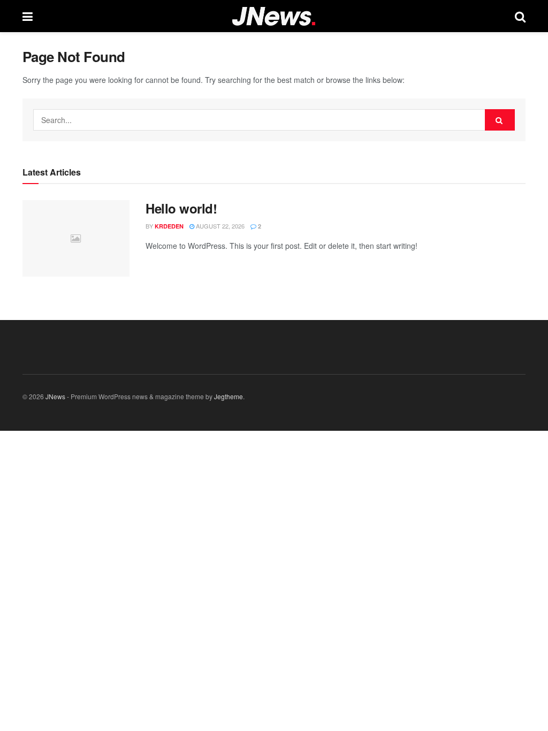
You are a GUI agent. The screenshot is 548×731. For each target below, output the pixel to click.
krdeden (169, 226)
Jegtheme (228, 396)
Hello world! (181, 208)
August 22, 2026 (219, 226)
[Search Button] (500, 120)
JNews (55, 396)
